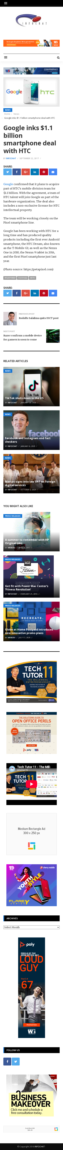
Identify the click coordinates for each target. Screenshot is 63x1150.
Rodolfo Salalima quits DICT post (39, 318)
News (8, 110)
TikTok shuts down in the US (24, 398)
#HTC (32, 278)
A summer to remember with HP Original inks (27, 541)
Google (8, 184)
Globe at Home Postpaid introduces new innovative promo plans (29, 631)
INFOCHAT (40, 1146)
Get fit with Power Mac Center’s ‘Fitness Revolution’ (26, 587)
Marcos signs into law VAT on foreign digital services (30, 483)
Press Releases (12, 516)
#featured (10, 278)
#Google (23, 278)
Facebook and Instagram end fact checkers (28, 440)
